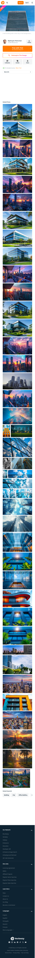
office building (23, 828)
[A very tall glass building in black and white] (7, 475)
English (5, 948)
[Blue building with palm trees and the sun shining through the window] (17, 669)
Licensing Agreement (9, 901)
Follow (29, 42)
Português (6, 954)
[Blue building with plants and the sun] (17, 595)
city (14, 828)
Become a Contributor (9, 938)
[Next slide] (28, 828)
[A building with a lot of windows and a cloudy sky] (17, 459)
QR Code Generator (8, 891)
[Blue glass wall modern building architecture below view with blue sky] (17, 540)
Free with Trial (17, 48)
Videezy (5, 873)
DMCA (4, 904)
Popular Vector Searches (10, 910)
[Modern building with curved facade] (17, 632)
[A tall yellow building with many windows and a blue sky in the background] (6, 430)
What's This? (18, 68)
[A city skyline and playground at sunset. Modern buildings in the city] (16, 811)
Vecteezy (5, 870)
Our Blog (5, 935)
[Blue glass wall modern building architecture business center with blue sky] (17, 557)
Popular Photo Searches (9, 913)
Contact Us (6, 929)
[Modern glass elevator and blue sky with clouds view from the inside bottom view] (17, 614)
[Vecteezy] (2, 2)
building (6, 828)
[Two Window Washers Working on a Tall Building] (13, 487)
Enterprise (6, 876)
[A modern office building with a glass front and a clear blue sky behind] (17, 575)
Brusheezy (6, 867)
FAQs (4, 926)
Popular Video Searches (9, 916)
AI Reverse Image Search (10, 885)
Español (5, 951)
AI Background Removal (9, 888)
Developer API (7, 882)
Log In (27, 2)
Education (5, 879)
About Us (5, 932)
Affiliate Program (7, 907)
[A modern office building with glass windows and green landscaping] (17, 111)
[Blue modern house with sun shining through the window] (17, 650)
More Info (6, 71)
